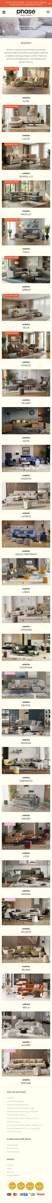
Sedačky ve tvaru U (14, 1122)
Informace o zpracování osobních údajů (20, 1108)
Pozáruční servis (13, 1148)
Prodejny (10, 1165)
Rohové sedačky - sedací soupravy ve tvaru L (23, 1118)
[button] (25, 129)
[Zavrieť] (49, 4)
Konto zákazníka (12, 1145)
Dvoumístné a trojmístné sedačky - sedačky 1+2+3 (25, 1125)
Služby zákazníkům (13, 1175)
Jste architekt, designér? (15, 1101)
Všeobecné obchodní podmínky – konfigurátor (22, 1112)
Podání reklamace (13, 1152)
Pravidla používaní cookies (16, 1115)
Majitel (9, 1169)
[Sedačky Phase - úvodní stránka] (26, 12)
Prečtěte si (11, 1098)
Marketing (10, 1172)
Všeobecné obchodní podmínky (17, 1105)
